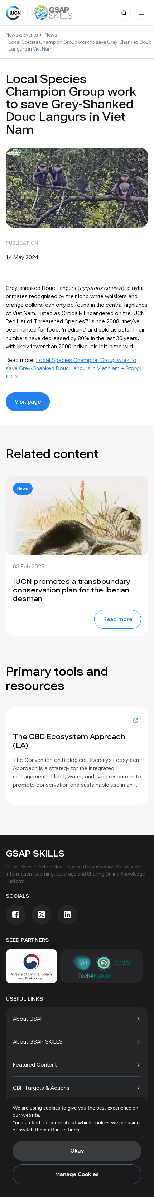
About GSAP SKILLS (38, 1041)
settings (70, 1129)
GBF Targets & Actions (41, 1087)
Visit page (28, 401)
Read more (117, 619)
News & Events (22, 35)
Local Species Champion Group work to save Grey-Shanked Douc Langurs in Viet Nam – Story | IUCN (74, 368)
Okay (77, 1151)
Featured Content (35, 1064)
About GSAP (28, 1018)
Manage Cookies (77, 1174)
